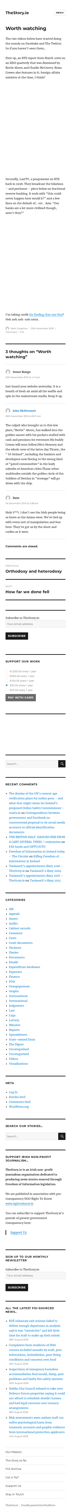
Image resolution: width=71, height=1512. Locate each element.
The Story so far (16, 1460)
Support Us (13, 1485)
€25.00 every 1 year (21, 689)
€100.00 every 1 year (22, 680)
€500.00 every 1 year (22, 676)
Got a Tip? (12, 1477)
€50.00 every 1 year (21, 685)
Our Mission (14, 1452)
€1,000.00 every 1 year (23, 671)
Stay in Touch (15, 1494)
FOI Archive (13, 1469)
